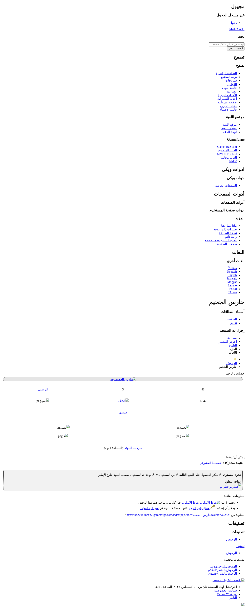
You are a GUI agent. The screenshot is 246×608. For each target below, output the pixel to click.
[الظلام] (123, 401)
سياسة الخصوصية (225, 590)
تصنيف (240, 546)
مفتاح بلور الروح (199, 508)
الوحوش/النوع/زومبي (223, 566)
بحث (241, 37)
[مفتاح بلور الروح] (212, 508)
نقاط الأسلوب (190, 502)
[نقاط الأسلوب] (209, 502)
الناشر (233, 597)
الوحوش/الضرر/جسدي (222, 573)
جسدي (123, 412)
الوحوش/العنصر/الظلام (222, 570)
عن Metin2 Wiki (227, 594)
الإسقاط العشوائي (210, 462)
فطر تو (224, 486)
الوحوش (231, 363)
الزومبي (43, 389)
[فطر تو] (235, 486)
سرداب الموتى (133, 448)
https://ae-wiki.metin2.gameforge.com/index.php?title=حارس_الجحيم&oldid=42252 (177, 514)
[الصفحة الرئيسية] (235, 359)
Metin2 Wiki (236, 29)
